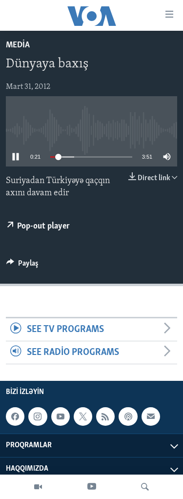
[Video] (38, 487)
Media (18, 45)
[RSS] (105, 416)
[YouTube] (92, 487)
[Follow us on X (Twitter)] (83, 416)
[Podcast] (128, 416)
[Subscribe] (151, 416)
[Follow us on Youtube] (60, 416)
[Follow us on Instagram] (37, 416)
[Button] (22, 265)
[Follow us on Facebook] (15, 416)
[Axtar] (145, 487)
